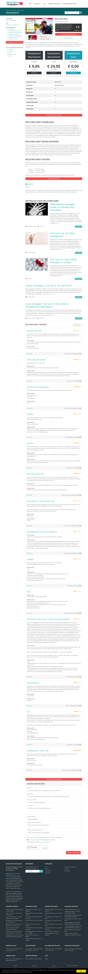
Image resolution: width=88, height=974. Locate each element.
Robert (27, 187)
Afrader (30, 414)
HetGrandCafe (12, 54)
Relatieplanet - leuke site (38, 751)
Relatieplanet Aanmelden (15, 30)
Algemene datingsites (17, 10)
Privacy (53, 965)
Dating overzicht (34, 968)
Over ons (34, 965)
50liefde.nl (67, 868)
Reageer (30, 353)
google (46, 958)
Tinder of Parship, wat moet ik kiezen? (33, 958)
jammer (30, 443)
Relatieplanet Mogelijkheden (16, 32)
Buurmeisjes (67, 870)
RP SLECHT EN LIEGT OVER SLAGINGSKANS (48, 619)
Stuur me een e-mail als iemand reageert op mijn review (41, 839)
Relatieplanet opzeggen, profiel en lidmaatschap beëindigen (63, 207)
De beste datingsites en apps (69, 3)
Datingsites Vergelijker (54, 3)
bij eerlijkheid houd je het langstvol (42, 532)
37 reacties (41, 318)
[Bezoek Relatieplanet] (39, 29)
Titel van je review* (31, 799)
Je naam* (29, 788)
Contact (15, 965)
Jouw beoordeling (31, 816)
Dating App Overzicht (53, 968)
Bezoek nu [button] (34, 73)
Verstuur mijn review (73, 852)
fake (29, 592)
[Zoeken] (80, 12)
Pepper (14, 875)
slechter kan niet (34, 331)
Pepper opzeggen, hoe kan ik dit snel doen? (48, 285)
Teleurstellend (33, 683)
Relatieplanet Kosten (14, 34)
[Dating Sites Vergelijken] (14, 4)
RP (28, 712)
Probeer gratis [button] (73, 73)
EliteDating (11, 51)
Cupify (10, 56)
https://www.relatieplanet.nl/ (12, 24)
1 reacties (41, 226)
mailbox (30, 559)
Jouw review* (30, 805)
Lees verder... (79, 226)
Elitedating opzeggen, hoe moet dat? (73, 909)
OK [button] (81, 971)
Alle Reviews (77, 324)
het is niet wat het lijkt (36, 360)
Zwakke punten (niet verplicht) (34, 830)
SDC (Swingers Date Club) (70, 866)
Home (30, 3)
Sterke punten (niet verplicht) (34, 822)
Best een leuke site (35, 474)
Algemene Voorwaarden (44, 842)
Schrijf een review (13, 39)
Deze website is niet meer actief (14, 42)
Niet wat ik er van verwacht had (41, 501)
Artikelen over (15, 35)
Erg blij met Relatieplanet (38, 387)
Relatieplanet (12, 29)
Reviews (14, 37)
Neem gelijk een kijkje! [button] (53, 178)
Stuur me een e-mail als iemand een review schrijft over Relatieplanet (45, 837)
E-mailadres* (30, 793)
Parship (10, 49)
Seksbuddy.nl (48, 872)
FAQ (15, 968)
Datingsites (37, 3)
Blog (44, 3)
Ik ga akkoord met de (39, 842)
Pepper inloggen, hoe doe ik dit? (52, 931)
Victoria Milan (48, 870)
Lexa (10, 52)
